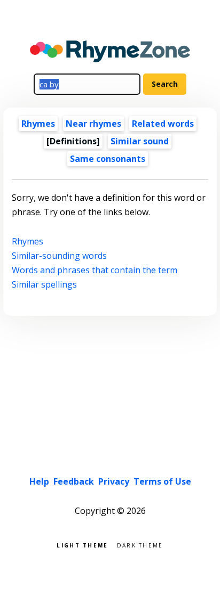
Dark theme (140, 544)
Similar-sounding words (59, 255)
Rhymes (38, 123)
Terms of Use (162, 481)
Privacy (113, 481)
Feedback (73, 481)
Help (39, 481)
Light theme (82, 544)
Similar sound (140, 141)
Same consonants (107, 159)
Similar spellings (44, 284)
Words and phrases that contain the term (94, 270)
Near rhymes (93, 123)
